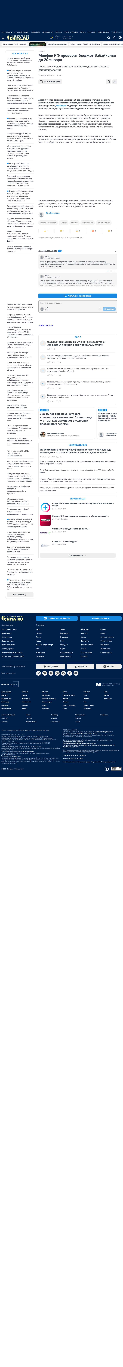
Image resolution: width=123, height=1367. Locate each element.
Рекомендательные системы (73, 758)
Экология (104, 645)
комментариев (52, 81)
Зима (62, 629)
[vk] (44, 673)
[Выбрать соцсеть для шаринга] (114, 81)
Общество (84, 629)
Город (38, 641)
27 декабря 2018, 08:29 (46, 75)
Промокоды (35, 32)
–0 (114, 271)
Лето (62, 641)
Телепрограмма (71, 32)
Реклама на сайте (8, 629)
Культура (64, 637)
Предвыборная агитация (11, 652)
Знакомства (47, 32)
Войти (47, 310)
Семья (103, 629)
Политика (84, 641)
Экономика (105, 649)
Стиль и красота (107, 637)
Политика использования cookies (74, 755)
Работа (83, 649)
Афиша (83, 32)
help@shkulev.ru (17, 756)
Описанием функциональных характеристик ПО (79, 743)
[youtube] (76, 673)
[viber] (57, 673)
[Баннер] (37, 44)
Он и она (84, 633)
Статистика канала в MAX (12, 656)
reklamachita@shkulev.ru (104, 732)
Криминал (64, 633)
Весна (38, 637)
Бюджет (64, 223)
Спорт (102, 633)
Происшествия (86, 645)
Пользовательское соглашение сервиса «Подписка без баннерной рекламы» (89, 762)
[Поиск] (108, 37)
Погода (58, 32)
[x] (69, 673)
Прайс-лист (6, 633)
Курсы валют (104, 32)
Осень (83, 637)
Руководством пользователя (73, 742)
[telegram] (38, 673)
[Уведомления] (114, 37)
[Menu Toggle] (3, 37)
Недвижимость (21, 32)
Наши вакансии (8, 645)
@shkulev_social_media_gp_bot (87, 733)
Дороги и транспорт (44, 645)
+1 (107, 271)
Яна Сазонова (52, 213)
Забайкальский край (48, 223)
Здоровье (40, 656)
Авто (38, 629)
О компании (6, 637)
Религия (83, 656)
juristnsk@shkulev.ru (8, 755)
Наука (62, 649)
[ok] (51, 673)
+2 (107, 290)
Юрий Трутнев (87, 223)
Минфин (74, 223)
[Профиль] (120, 37)
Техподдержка (7, 649)
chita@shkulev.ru (28, 751)
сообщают (61, 105)
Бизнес (39, 633)
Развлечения (86, 652)
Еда (37, 649)
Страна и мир (106, 641)
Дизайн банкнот (104, 223)
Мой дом (64, 645)
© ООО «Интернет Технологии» (12, 769)
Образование (65, 656)
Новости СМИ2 (45, 325)
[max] (63, 673)
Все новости (6, 32)
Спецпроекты (106, 652)
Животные (40, 652)
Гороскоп (92, 32)
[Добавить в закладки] (108, 81)
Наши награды (7, 641)
